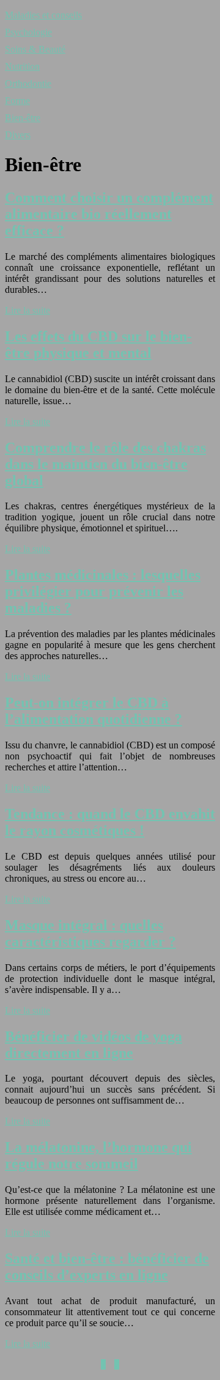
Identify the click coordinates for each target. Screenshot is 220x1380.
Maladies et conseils (43, 15)
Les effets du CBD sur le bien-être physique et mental (98, 344)
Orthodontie (28, 83)
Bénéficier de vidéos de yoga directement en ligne (93, 1044)
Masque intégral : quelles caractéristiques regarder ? (90, 933)
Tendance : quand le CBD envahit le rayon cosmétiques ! (110, 822)
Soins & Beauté (35, 49)
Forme (17, 100)
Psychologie (28, 32)
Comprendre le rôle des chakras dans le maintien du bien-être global (105, 464)
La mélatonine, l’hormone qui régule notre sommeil (98, 1155)
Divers (18, 135)
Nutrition (22, 66)
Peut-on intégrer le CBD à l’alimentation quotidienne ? (93, 711)
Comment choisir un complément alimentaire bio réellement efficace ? (109, 214)
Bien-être (22, 118)
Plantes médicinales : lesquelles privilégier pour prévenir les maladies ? (102, 591)
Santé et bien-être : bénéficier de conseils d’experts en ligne (107, 1266)
